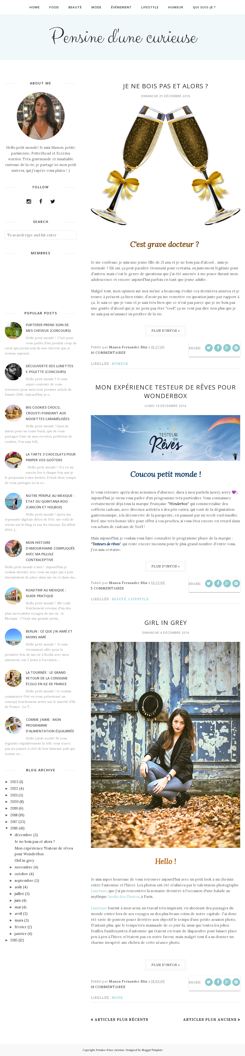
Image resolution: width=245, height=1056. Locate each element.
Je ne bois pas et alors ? (165, 86)
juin (18, 900)
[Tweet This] (209, 348)
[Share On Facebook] (218, 348)
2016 (14, 828)
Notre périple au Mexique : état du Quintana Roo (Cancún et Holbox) (50, 501)
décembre (23, 835)
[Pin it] (236, 348)
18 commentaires (108, 987)
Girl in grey (165, 622)
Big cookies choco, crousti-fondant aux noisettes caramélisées (47, 413)
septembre (24, 880)
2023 (14, 781)
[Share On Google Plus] (227, 348)
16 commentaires (108, 353)
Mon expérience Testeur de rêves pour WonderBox (165, 391)
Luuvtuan (99, 891)
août (18, 887)
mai (18, 907)
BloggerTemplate (152, 1050)
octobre (21, 874)
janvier (21, 933)
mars (19, 920)
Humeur (120, 364)
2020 (14, 801)
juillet (19, 893)
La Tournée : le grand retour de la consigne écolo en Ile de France (47, 678)
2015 (13, 940)
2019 (14, 808)
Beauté (119, 599)
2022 (14, 788)
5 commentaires (107, 588)
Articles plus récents (121, 1019)
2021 (13, 795)
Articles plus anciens (210, 1019)
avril (18, 913)
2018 (13, 815)
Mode (117, 998)
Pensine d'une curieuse (122, 37)
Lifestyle (138, 599)
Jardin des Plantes (123, 896)
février (21, 927)
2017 (13, 821)
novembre (24, 867)
